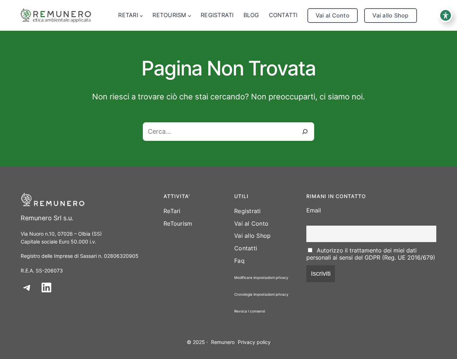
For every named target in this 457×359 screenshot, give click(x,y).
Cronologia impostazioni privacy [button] (261, 294)
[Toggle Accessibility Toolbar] (445, 15)
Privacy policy (254, 342)
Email (313, 210)
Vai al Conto (333, 15)
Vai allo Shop (390, 15)
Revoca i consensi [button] (249, 311)
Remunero (223, 342)
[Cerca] (304, 131)
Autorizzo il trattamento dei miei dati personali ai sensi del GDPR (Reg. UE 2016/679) (370, 254)
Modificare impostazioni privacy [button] (261, 277)
